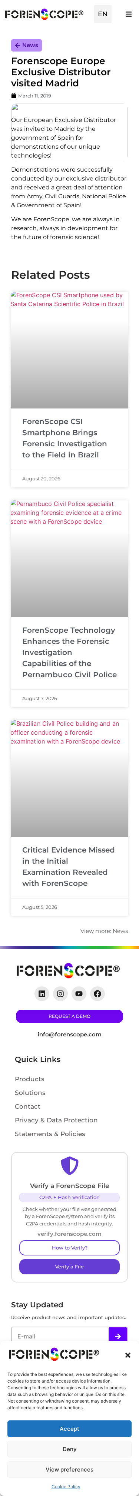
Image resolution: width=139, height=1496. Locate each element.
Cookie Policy (66, 1486)
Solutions (30, 1092)
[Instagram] (60, 993)
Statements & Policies (50, 1134)
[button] (128, 1355)
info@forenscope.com (70, 1034)
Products (29, 1079)
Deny (70, 1449)
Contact (27, 1106)
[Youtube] (79, 993)
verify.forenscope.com (69, 1233)
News (30, 45)
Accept (69, 1428)
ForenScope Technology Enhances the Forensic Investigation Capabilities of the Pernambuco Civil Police (69, 652)
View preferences (69, 1469)
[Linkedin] (41, 993)
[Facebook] (97, 993)
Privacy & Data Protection (56, 1120)
